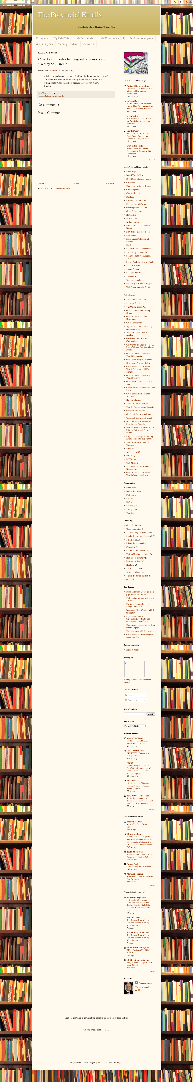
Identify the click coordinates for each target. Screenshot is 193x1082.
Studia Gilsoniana (133, 276)
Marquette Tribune (135, 873)
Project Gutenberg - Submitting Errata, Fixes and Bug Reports (139, 437)
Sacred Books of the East (137, 403)
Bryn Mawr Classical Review (138, 178)
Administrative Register (138, 947)
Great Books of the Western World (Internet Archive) (138, 473)
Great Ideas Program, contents (139, 359)
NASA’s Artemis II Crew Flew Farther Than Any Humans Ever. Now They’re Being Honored (140, 106)
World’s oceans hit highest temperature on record (137, 742)
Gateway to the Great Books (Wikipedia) (138, 339)
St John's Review (133, 272)
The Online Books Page (136, 306)
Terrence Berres (145, 982)
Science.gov (131, 505)
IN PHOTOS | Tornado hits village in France (138, 754)
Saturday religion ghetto (54, 96)
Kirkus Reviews (133, 221)
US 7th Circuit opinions (138, 959)
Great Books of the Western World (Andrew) (138, 376)
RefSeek (129, 498)
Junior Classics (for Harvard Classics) (138, 443)
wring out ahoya (133, 572)
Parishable (130, 546)
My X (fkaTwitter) (62, 38)
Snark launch (132, 568)
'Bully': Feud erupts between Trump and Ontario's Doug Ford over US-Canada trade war (140, 801)
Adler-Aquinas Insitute (136, 299)
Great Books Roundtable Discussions (136, 317)
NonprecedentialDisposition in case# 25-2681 (139, 963)
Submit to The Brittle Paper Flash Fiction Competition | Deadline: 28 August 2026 (138, 136)
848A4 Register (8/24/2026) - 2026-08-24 (139, 951)
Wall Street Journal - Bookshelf (139, 287)
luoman (101, 1062)
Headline (130, 564)
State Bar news (133, 917)
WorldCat (130, 512)
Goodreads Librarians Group (138, 414)
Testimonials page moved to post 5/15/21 (140, 599)
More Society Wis (44, 44)
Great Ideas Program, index (138, 363)
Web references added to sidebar (140, 631)
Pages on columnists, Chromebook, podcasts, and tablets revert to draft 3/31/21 (138, 619)
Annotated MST (133, 452)
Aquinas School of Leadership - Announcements (139, 327)
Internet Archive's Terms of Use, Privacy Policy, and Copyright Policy (140, 430)
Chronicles (130, 182)
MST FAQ (130, 455)
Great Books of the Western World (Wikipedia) (138, 354)
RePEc (129, 502)
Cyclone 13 (88, 44)
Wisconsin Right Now (136, 897)
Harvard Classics (133, 399)
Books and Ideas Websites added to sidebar (140, 611)
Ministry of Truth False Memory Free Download (140, 877)
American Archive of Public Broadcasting (138, 467)
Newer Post (43, 183)
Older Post (109, 183)
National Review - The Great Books (138, 226)
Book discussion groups (141, 38)
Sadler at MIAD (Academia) (138, 248)
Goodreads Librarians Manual (139, 417)
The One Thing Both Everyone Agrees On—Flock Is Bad (139, 855)
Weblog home (42, 38)
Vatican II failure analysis (137, 554)
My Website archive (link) (113, 38)
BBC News (131, 780)
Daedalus (130, 196)
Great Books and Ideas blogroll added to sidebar (139, 636)
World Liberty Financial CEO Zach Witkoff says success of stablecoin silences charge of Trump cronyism (139, 769)
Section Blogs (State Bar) (138, 932)
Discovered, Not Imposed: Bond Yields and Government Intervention (140, 91)
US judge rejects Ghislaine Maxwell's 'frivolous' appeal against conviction (138, 786)
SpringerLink (132, 509)
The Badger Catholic (68, 44)
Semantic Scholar (133, 303)
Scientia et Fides (133, 265)
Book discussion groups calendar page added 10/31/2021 (140, 593)
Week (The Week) (135, 738)
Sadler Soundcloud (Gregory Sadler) (138, 257)
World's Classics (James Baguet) (140, 406)
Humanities (131, 214)
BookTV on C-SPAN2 (136, 175)
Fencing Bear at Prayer (136, 203)
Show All (152, 160)
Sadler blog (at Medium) (136, 252)
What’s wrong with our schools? (140, 866)
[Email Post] (54, 93)
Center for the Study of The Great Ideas (140, 389)
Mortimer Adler (133, 561)
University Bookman (135, 279)
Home (76, 183)
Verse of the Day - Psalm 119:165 (137, 825)
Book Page (131, 171)
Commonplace (132, 189)
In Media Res (132, 218)
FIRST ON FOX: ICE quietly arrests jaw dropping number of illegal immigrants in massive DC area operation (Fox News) (139, 840)
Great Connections (134, 211)
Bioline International (135, 491)
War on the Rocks (135, 145)
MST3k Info (131, 459)
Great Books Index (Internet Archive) (138, 395)
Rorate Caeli (132, 864)
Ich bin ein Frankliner (135, 550)
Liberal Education (134, 543)
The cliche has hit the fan (137, 575)
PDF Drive (131, 494)
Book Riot (130, 448)
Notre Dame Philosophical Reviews (137, 240)
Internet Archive (133, 649)
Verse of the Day (134, 821)
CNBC (130, 763)
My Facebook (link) (86, 38)
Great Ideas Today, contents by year (139, 382)
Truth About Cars (135, 851)
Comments (132, 700)
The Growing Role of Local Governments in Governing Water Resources (138, 923)
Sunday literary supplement (138, 536)
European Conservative (136, 200)
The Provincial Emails (70, 14)
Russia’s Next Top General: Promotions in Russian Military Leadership (139, 151)
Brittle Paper (133, 130)
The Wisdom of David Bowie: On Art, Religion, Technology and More (139, 121)
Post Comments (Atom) (59, 188)
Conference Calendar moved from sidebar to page (140, 626)
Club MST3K (132, 462)
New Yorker (131, 235)
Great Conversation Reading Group (138, 311)
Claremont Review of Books (138, 185)
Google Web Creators (135, 410)
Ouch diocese (132, 528)
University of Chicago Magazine (140, 283)
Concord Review (133, 193)
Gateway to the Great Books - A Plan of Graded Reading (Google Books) (140, 347)
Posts (129, 694)
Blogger (119, 1062)
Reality (129, 245)
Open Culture (133, 115)
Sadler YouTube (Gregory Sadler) (140, 261)
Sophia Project (132, 269)
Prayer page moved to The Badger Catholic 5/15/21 (137, 605)
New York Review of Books (138, 231)
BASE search (132, 487)
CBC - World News (135, 750)
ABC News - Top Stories (138, 795)
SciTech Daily (133, 100)
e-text (128, 579)
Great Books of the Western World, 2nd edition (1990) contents (138, 369)
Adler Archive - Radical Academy (136, 333)
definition (130, 539)
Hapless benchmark (134, 557)
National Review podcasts (138, 85)
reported (53, 70)
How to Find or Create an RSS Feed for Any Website (139, 422)
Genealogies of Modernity (137, 207)
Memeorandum (134, 834)
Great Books (131, 525)
